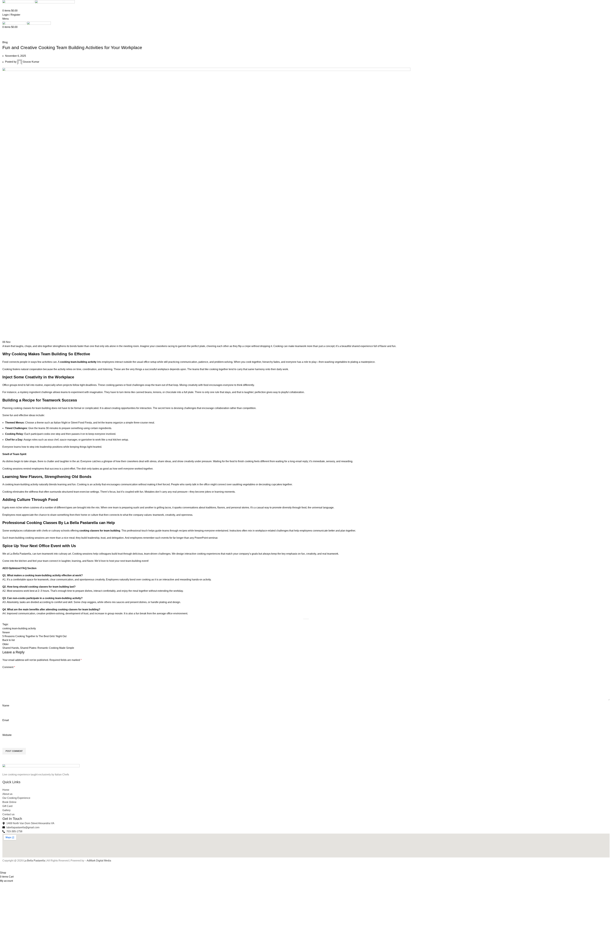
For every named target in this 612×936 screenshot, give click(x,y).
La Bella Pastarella (34, 860)
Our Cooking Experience (16, 798)
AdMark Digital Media (99, 860)
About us (7, 794)
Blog (13, 38)
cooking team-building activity (19, 628)
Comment (8, 667)
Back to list (8, 640)
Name (5, 705)
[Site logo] (18, 2)
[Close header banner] (4, 867)
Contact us (8, 814)
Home (5, 38)
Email (5, 720)
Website (7, 735)
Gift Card (7, 806)
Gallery (6, 810)
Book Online (9, 802)
